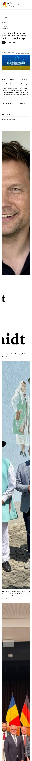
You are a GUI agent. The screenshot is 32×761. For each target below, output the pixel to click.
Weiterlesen (11, 42)
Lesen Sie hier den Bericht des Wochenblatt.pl (14, 103)
